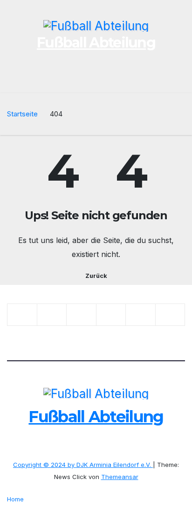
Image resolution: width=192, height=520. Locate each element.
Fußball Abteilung (96, 42)
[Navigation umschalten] (177, 79)
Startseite (22, 113)
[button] (161, 79)
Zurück (96, 275)
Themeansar (119, 476)
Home (15, 499)
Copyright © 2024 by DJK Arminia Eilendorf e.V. (83, 464)
